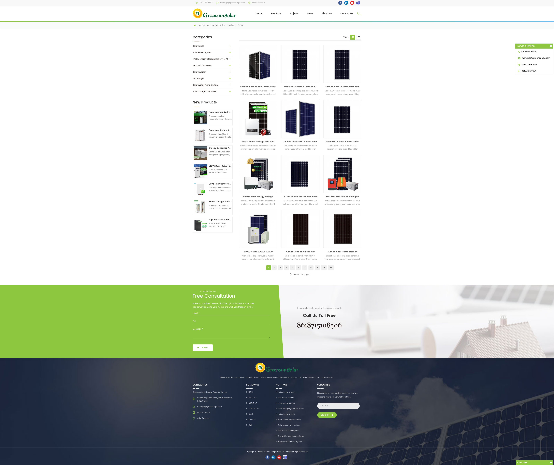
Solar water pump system (205, 85)
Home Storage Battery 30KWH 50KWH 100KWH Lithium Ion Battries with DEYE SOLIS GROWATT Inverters (220, 201)
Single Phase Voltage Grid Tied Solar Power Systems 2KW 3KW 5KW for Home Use (258, 141)
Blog (251, 414)
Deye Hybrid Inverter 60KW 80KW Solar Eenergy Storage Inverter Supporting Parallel (220, 184)
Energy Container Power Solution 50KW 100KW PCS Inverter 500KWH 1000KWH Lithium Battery (220, 148)
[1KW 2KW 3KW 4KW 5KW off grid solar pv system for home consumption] (342, 174)
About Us (327, 13)
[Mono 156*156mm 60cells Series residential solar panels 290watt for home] (342, 119)
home (201, 25)
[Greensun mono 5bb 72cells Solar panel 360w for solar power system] (258, 64)
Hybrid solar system (286, 392)
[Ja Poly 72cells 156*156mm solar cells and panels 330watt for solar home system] (300, 119)
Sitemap (252, 419)
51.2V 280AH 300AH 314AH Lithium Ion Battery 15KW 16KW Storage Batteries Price (220, 166)
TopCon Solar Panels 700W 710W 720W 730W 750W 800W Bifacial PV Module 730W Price (220, 219)
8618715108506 (206, 2)
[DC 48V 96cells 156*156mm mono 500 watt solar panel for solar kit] (300, 174)
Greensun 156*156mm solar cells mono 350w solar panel (342, 87)
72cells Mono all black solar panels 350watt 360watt (300, 252)
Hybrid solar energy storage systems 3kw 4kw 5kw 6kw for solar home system (258, 197)
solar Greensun (258, 2)
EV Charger (198, 78)
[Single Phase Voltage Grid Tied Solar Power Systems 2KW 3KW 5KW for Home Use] (258, 119)
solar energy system (286, 403)
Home (259, 13)
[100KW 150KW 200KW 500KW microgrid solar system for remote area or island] (258, 229)
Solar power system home (289, 419)
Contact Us (346, 13)
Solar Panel (198, 46)
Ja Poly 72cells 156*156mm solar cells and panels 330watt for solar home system (300, 141)
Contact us (254, 408)
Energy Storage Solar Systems (291, 436)
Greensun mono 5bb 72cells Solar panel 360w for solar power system (258, 87)
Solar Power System (202, 52)
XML (250, 425)
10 (324, 267)
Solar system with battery (289, 425)
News (310, 13)
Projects (294, 13)
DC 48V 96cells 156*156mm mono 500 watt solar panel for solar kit (300, 197)
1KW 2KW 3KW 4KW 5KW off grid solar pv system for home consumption (342, 197)
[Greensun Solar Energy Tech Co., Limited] (214, 13)
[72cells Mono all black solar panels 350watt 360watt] (300, 229)
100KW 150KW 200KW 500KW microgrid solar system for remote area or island (258, 252)
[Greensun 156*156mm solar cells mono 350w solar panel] (342, 64)
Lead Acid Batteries (202, 65)
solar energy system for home (291, 408)
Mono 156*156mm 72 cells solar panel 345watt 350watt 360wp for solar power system (300, 87)
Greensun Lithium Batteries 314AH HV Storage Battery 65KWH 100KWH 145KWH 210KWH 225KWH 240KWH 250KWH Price (220, 130)
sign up (325, 415)
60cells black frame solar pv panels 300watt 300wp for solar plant (342, 252)
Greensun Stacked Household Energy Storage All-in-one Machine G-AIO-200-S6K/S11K (220, 112)
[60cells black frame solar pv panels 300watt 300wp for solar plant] (342, 229)
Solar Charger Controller (205, 91)
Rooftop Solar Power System (290, 441)
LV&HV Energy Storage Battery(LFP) (210, 59)
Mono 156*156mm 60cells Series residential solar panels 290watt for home (342, 141)
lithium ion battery (286, 397)
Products (276, 13)
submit (205, 347)
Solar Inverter (199, 72)
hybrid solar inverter (286, 414)
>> (331, 267)
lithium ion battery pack (288, 430)
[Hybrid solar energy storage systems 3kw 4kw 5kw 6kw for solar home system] (258, 174)
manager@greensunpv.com (232, 2)
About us (253, 403)
